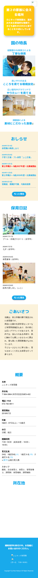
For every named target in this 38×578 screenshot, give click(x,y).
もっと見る (19, 193)
